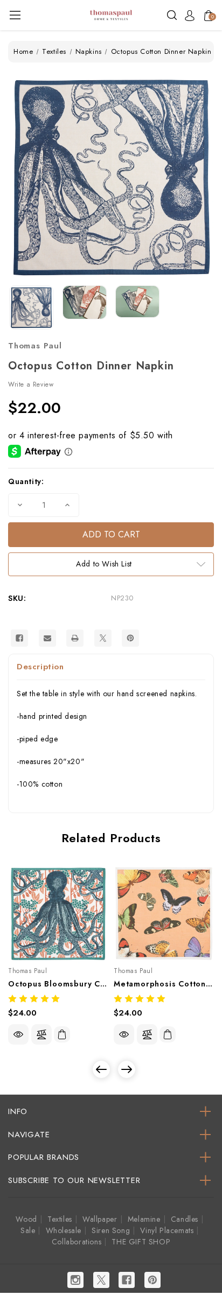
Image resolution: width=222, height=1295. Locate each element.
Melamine (144, 1219)
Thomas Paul (35, 346)
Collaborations (76, 1241)
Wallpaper (99, 1219)
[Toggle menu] (15, 15)
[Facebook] (19, 638)
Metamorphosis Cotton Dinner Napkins (164, 983)
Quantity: (26, 481)
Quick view (18, 1034)
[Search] (172, 14)
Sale (27, 1230)
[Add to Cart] (62, 1034)
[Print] (75, 638)
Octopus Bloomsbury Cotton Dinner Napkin (58, 983)
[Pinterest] (130, 638)
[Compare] (41, 1034)
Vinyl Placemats (166, 1230)
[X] (103, 638)
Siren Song (111, 1230)
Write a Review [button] (30, 384)
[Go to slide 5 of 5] (101, 1069)
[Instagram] (75, 1280)
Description (40, 667)
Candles (184, 1219)
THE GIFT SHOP (141, 1241)
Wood (26, 1219)
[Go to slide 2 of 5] (126, 1069)
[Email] (47, 638)
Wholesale (63, 1230)
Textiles (59, 1219)
